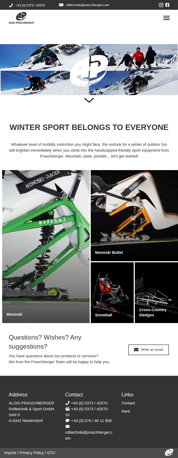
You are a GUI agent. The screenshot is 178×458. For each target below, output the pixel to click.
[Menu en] (166, 18)
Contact (128, 403)
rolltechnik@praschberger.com (87, 5)
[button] (148, 350)
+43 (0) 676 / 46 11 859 (91, 421)
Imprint (10, 453)
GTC (51, 453)
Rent (126, 411)
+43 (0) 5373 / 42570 (30, 5)
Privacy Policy (32, 453)
